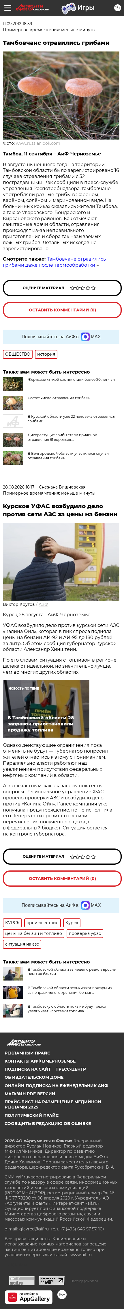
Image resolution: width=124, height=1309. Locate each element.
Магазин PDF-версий (30, 1093)
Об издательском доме (34, 1077)
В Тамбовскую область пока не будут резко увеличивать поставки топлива (67, 1008)
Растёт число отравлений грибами (59, 398)
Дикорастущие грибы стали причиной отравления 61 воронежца (62, 437)
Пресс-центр (70, 1069)
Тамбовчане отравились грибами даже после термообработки (54, 262)
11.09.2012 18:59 (17, 23)
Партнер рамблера (84, 1281)
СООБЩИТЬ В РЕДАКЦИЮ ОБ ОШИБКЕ (48, 1123)
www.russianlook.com (38, 143)
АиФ (43, 604)
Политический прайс (32, 1115)
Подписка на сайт (28, 1069)
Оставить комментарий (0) (62, 310)
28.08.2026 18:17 (18, 487)
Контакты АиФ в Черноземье (40, 1061)
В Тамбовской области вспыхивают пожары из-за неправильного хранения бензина (70, 990)
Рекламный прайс (27, 1053)
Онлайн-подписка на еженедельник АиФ (56, 1085)
